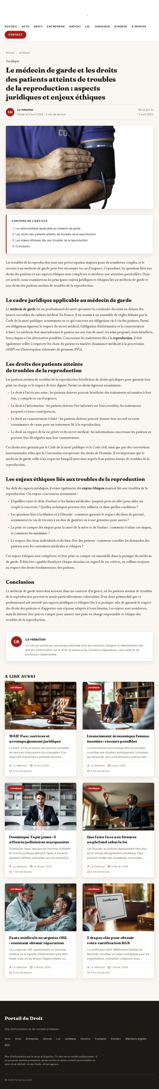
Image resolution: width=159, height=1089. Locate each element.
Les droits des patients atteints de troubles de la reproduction (56, 234)
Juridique (102, 26)
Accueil (11, 26)
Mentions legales (135, 1038)
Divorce (120, 26)
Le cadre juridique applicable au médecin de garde (48, 228)
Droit (38, 26)
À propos (139, 26)
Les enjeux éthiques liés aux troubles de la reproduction (52, 240)
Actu (26, 26)
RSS (7, 1045)
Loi (87, 26)
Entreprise (56, 26)
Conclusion (23, 246)
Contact (15, 34)
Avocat (75, 26)
